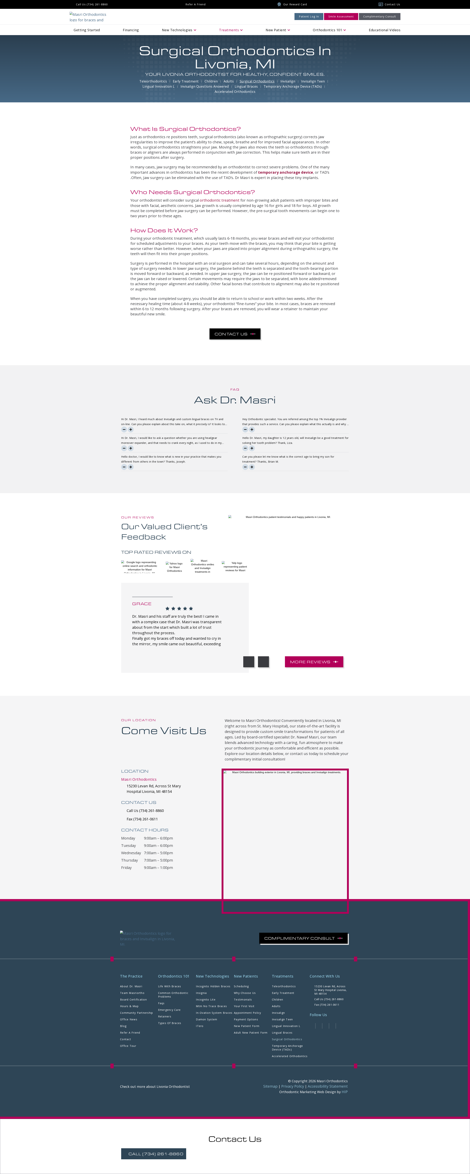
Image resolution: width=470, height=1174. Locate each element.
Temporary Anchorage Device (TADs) (293, 86)
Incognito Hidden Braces (213, 986)
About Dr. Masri (131, 986)
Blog (123, 1026)
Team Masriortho (132, 993)
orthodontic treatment (219, 200)
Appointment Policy (247, 1012)
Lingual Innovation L (158, 86)
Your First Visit (244, 1006)
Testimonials (243, 999)
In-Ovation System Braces (214, 1012)
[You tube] (339, 1026)
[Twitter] (325, 1026)
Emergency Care (169, 1010)
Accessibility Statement (328, 1086)
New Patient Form (246, 1026)
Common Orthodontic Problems (173, 994)
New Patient (276, 30)
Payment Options (246, 1019)
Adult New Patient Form (251, 1032)
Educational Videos (384, 30)
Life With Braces (169, 986)
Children (211, 81)
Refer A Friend (130, 1032)
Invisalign (287, 81)
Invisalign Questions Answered (204, 86)
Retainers (164, 1016)
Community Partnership (136, 1012)
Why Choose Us (245, 993)
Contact (125, 1039)
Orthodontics (327, 30)
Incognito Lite (206, 999)
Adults (229, 81)
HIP (345, 1091)
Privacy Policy (292, 1086)
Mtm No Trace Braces (211, 1006)
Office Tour (128, 1046)
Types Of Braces (169, 1023)
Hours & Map (129, 1006)
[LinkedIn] (332, 1026)
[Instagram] (319, 1026)
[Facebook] (312, 1026)
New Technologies (177, 30)
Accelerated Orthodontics (235, 91)
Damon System (206, 1019)
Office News (128, 1019)
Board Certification (133, 999)
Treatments (229, 30)
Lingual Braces (246, 86)
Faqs (161, 1003)
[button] (248, 661)
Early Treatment (186, 81)
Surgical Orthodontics (257, 81)
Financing (131, 30)
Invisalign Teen (313, 81)
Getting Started (87, 30)
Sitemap (270, 1086)
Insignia (201, 993)
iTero (199, 1026)
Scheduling (241, 986)
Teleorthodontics (153, 81)
